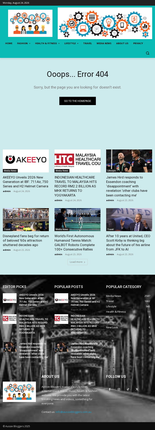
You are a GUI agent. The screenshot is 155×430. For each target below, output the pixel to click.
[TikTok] (127, 389)
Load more (76, 262)
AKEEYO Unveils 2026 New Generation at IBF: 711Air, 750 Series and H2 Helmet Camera (25, 181)
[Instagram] (118, 389)
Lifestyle (111, 170)
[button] (147, 53)
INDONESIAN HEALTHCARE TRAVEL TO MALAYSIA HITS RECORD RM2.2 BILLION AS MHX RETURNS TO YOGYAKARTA (75, 186)
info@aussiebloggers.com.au (73, 412)
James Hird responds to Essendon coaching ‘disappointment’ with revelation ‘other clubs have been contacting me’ (126, 186)
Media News (10, 170)
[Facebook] (109, 389)
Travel (7, 229)
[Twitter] (136, 389)
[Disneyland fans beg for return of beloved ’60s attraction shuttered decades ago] (26, 219)
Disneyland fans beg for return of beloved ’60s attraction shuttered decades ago (26, 240)
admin (7, 191)
